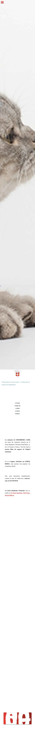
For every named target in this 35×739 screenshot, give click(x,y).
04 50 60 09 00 (18, 718)
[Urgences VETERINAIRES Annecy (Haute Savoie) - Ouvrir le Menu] (2, 2)
